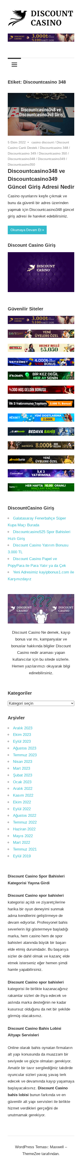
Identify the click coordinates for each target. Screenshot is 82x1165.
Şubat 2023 (22, 775)
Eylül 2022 (22, 809)
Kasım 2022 (23, 795)
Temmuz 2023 (25, 755)
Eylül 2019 (22, 856)
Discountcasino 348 (54, 148)
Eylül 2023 (22, 741)
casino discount (42, 142)
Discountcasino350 (21, 164)
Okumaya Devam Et (25, 230)
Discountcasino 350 (53, 153)
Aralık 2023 (22, 728)
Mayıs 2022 (23, 836)
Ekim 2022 (22, 802)
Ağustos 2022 (24, 815)
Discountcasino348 (21, 159)
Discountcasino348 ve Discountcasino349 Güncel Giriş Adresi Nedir (41, 179)
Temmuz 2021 (25, 849)
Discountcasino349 (51, 159)
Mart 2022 (21, 842)
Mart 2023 (21, 768)
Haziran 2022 (24, 829)
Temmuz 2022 (25, 822)
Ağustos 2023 (24, 748)
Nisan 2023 (22, 761)
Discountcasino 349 (22, 153)
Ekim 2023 (22, 734)
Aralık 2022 (22, 788)
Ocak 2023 (22, 782)
